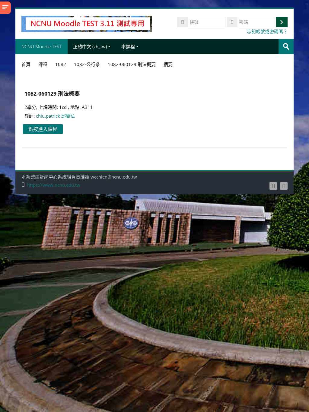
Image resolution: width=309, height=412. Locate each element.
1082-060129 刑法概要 (52, 93)
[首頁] (86, 23)
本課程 (128, 46)
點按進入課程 (42, 129)
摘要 (168, 64)
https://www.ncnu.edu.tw (53, 185)
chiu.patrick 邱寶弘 (55, 116)
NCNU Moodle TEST (41, 46)
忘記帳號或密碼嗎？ (267, 31)
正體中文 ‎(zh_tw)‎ (90, 46)
